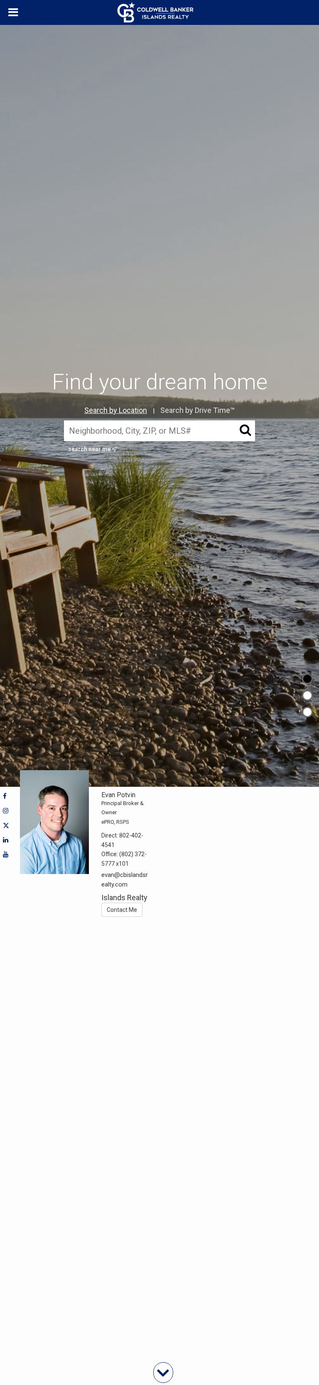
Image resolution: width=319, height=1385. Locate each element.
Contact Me (122, 909)
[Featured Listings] (307, 695)
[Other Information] (307, 712)
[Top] (307, 678)
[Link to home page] (160, 12)
